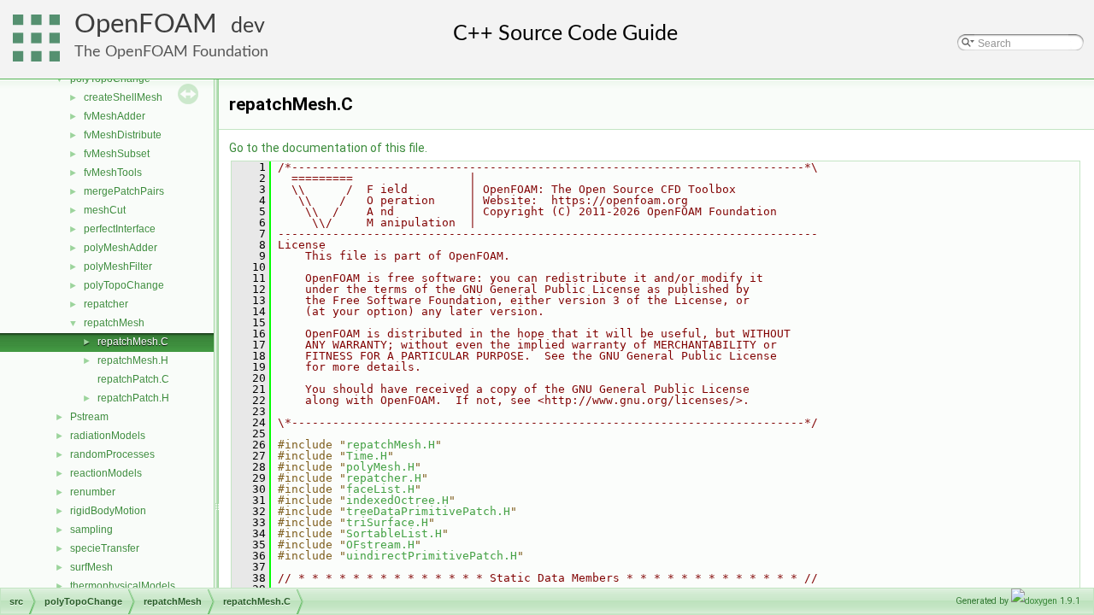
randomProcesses (112, 454)
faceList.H (380, 489)
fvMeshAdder (114, 116)
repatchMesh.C (132, 342)
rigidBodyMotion (108, 511)
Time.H (366, 455)
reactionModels (106, 473)
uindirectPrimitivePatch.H (431, 555)
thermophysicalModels (122, 586)
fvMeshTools (113, 173)
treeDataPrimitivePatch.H (428, 511)
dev (248, 26)
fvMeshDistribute (123, 135)
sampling (91, 530)
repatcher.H (383, 478)
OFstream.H (380, 544)
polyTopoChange (124, 285)
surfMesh (91, 567)
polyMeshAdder (120, 248)
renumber (92, 492)
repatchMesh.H (132, 360)
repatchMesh (114, 323)
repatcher (106, 304)
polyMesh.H (380, 466)
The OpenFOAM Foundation (171, 52)
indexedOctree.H (397, 500)
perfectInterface (120, 229)
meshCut (105, 210)
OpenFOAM (145, 24)
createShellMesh (123, 97)
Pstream (89, 417)
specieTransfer (104, 548)
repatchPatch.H (133, 398)
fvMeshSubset (117, 154)
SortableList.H (394, 533)
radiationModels (107, 436)
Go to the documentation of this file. (328, 148)
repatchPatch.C (133, 379)
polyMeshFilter (118, 266)
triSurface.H (387, 522)
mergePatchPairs (124, 191)
